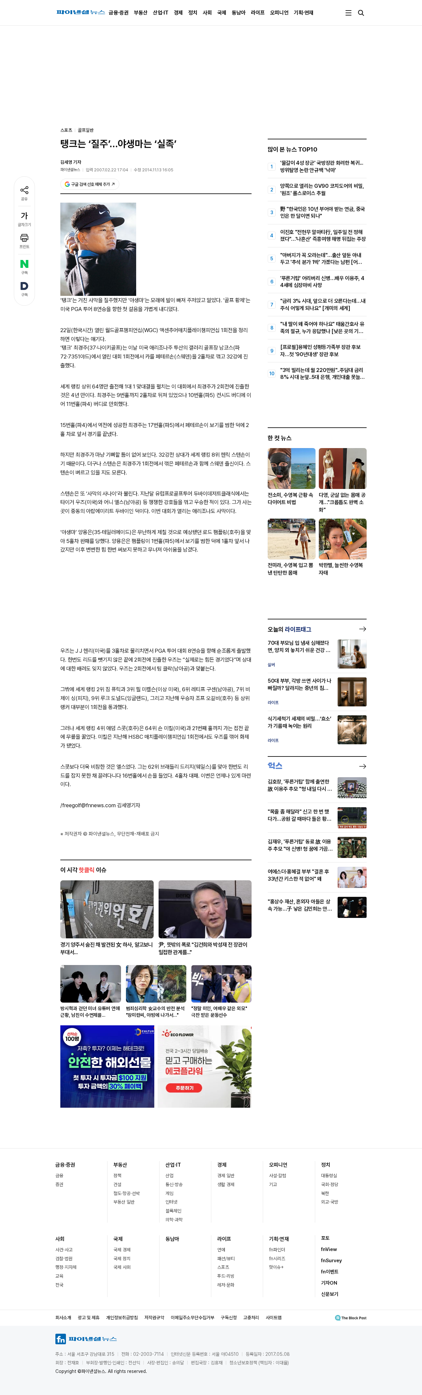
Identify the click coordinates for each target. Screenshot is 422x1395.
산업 (169, 1175)
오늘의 (289, 629)
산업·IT (160, 13)
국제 (221, 13)
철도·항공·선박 (126, 1193)
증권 (59, 1184)
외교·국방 (329, 1202)
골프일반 (86, 130)
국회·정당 (329, 1184)
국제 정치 (122, 1258)
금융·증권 (119, 13)
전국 (59, 1285)
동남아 (239, 13)
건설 (117, 1184)
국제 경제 (122, 1249)
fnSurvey (331, 1261)
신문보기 (329, 1294)
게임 (169, 1193)
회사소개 (63, 1317)
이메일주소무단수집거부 (192, 1317)
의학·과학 (174, 1219)
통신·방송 (174, 1184)
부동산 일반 (124, 1202)
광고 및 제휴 (89, 1317)
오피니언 (279, 13)
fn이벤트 (330, 1272)
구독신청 (229, 1317)
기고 (273, 1184)
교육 (59, 1276)
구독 (24, 272)
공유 (24, 199)
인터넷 (171, 1202)
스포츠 (223, 1267)
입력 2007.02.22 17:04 (107, 169)
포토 (325, 1238)
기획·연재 (304, 13)
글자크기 (24, 224)
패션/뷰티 (226, 1258)
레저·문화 (225, 1285)
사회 (207, 13)
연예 (221, 1249)
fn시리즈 (277, 1258)
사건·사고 (64, 1249)
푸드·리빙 (225, 1276)
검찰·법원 (64, 1258)
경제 (178, 13)
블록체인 (173, 1210)
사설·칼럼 (277, 1175)
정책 (117, 1175)
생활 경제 (225, 1184)
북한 (325, 1193)
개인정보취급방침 (122, 1317)
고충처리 (251, 1317)
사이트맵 (274, 1317)
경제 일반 (225, 1175)
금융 (59, 1175)
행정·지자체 (65, 1267)
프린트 (24, 246)
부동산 (141, 13)
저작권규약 (154, 1317)
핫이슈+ (276, 1267)
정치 (192, 13)
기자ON (329, 1283)
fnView (329, 1249)
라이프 (258, 13)
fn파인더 (277, 1249)
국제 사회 (122, 1267)
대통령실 (329, 1175)
